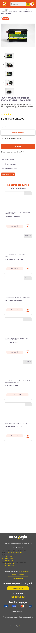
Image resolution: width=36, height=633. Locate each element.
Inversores (28, 193)
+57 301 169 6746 (7, 558)
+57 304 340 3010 (7, 560)
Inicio (2, 10)
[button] (28, 4)
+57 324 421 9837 (7, 557)
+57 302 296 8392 (8, 566)
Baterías (28, 404)
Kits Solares (28, 319)
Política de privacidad (26, 617)
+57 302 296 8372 (8, 564)
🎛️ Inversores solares (11, 10)
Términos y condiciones (10, 617)
